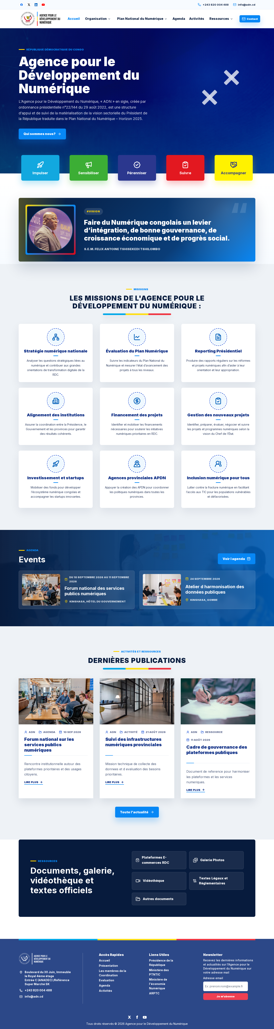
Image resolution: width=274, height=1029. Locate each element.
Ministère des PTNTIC (159, 972)
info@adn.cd (246, 4)
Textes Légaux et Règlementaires (213, 880)
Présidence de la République (161, 963)
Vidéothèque (153, 881)
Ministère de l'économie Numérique (158, 984)
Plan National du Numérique (140, 19)
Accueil (74, 19)
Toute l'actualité (134, 812)
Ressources (219, 19)
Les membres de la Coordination (112, 973)
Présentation (108, 965)
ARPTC (154, 993)
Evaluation (106, 980)
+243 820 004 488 (216, 4)
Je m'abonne (225, 996)
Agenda (179, 19)
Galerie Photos (212, 860)
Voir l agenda (234, 559)
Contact (252, 18)
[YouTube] (43, 4)
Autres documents (158, 899)
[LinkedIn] (36, 4)
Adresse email (213, 978)
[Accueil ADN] (40, 19)
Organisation (96, 19)
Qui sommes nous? (39, 134)
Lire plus (31, 782)
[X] (28, 4)
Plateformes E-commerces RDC (155, 860)
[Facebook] (21, 4)
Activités (196, 19)
